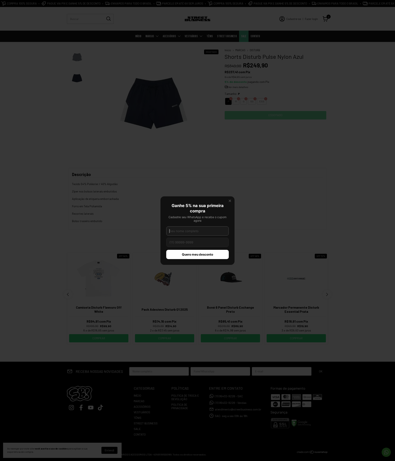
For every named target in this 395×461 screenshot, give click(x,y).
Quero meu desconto (197, 254)
